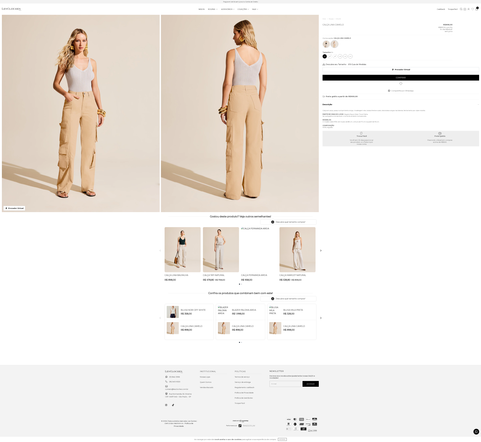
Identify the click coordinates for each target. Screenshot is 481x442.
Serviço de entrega (243, 382)
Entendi (282, 439)
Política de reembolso (244, 398)
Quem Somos (205, 382)
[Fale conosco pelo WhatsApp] (476, 431)
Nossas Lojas (205, 377)
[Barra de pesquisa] (461, 9)
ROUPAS (212, 9)
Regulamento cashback (244, 387)
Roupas (331, 19)
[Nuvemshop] (240, 422)
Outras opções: (337, 38)
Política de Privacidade (244, 393)
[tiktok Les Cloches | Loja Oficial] (174, 405)
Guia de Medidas (359, 64)
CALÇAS (338, 19)
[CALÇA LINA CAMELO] (334, 44)
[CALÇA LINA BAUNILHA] (326, 44)
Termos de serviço (242, 377)
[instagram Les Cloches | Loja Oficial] (167, 405)
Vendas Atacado (206, 387)
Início (324, 19)
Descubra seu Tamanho (336, 64)
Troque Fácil (240, 403)
